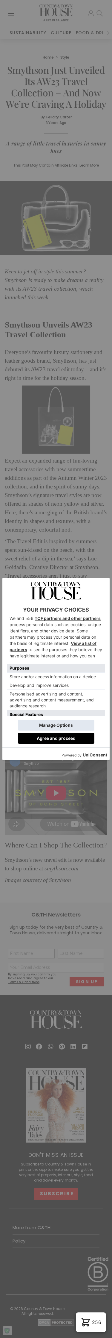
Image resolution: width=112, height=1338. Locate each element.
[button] (91, 1322)
